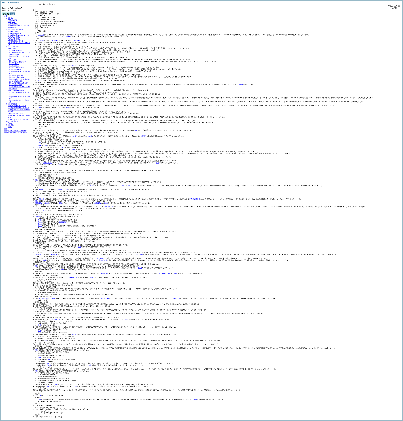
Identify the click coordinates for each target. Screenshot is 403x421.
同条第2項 (97, 203)
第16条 (53, 298)
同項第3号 (122, 186)
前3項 (74, 334)
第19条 (41, 199)
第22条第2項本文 (164, 273)
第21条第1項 (101, 258)
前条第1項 (42, 189)
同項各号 (157, 186)
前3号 (40, 224)
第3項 (175, 273)
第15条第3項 (39, 254)
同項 (67, 107)
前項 (63, 147)
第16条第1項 (175, 298)
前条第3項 (104, 273)
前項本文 (38, 107)
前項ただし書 (47, 163)
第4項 (47, 203)
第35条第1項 (56, 319)
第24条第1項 (73, 277)
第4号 (130, 186)
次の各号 (55, 40)
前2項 (59, 165)
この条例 (41, 35)
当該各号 (77, 40)
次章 (67, 65)
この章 (90, 136)
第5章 (74, 65)
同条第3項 (139, 254)
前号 (39, 220)
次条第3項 (62, 222)
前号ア (40, 145)
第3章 (40, 80)
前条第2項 (38, 203)
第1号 (40, 222)
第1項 (92, 186)
